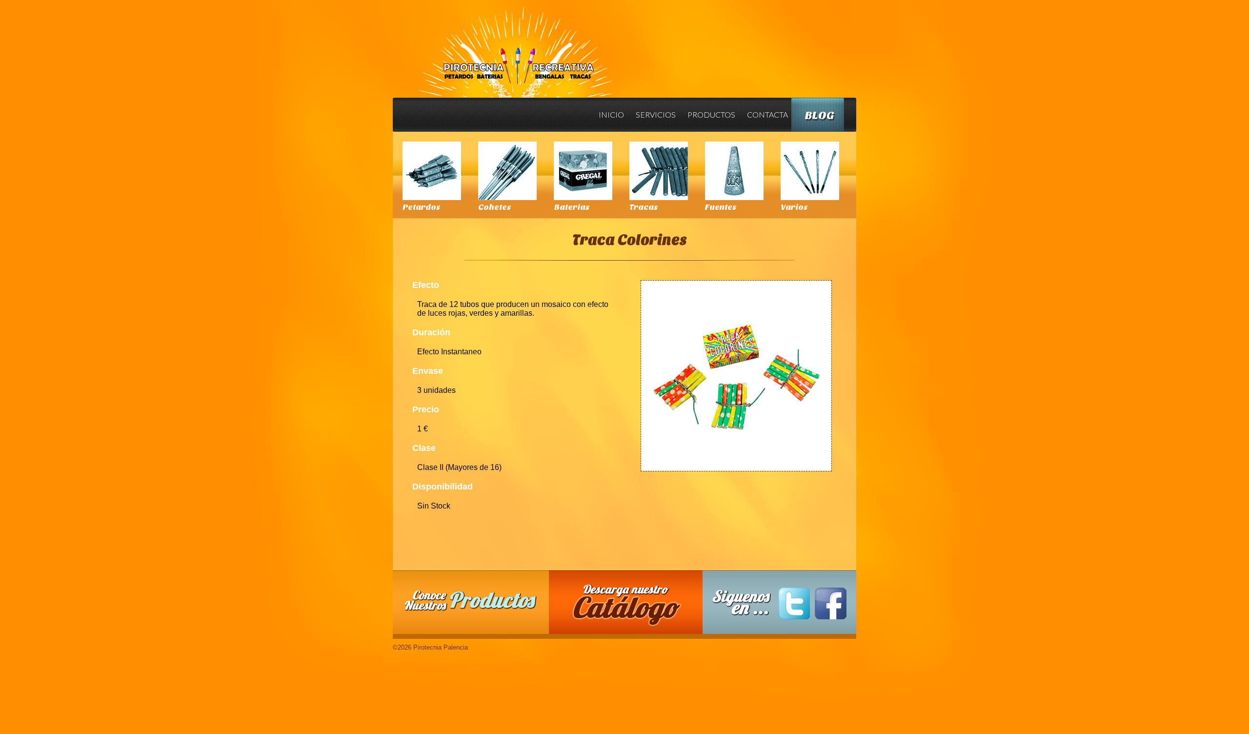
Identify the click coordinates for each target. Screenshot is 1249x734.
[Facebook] (830, 603)
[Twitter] (794, 603)
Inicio (611, 114)
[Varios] (810, 171)
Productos (711, 114)
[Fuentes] (734, 171)
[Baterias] (583, 171)
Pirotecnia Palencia (514, 45)
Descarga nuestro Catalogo (631, 607)
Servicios (656, 114)
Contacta (767, 114)
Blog (819, 115)
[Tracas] (658, 171)
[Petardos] (432, 171)
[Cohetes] (507, 171)
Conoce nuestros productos (471, 600)
